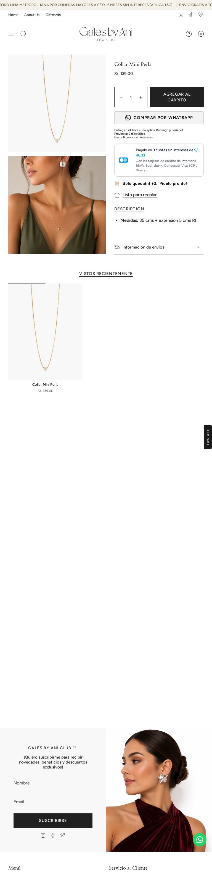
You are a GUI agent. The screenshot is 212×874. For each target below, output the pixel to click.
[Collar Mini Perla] (45, 332)
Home (13, 15)
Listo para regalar (140, 194)
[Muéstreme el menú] (11, 33)
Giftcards (53, 15)
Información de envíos (143, 247)
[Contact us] (199, 839)
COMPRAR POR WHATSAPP (163, 117)
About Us (31, 15)
